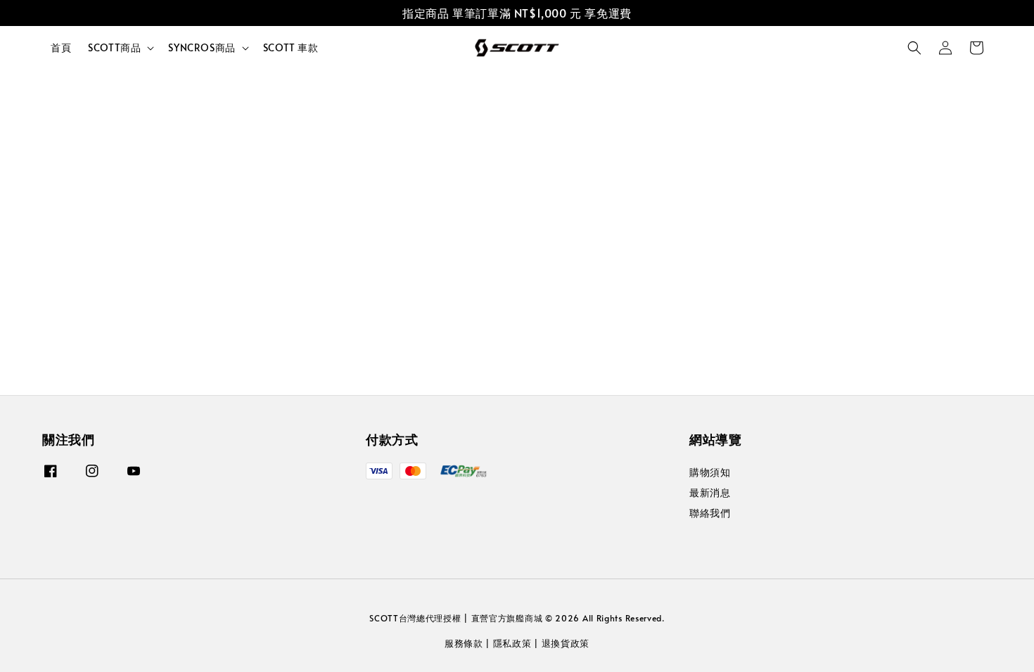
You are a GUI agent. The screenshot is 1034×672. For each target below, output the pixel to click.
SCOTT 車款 (291, 47)
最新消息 (709, 492)
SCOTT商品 (114, 47)
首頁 (61, 47)
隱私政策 (512, 643)
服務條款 (464, 643)
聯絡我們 (709, 512)
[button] (914, 47)
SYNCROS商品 (201, 47)
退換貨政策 (566, 643)
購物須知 (709, 472)
